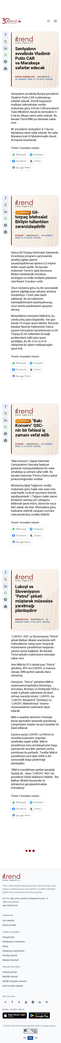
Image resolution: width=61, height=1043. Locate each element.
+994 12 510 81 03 (11, 902)
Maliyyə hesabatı (11, 960)
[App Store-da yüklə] (15, 1015)
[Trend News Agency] (11, 877)
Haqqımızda (8, 937)
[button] (5, 35)
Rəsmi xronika (9, 925)
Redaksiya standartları (13, 951)
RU (36, 1038)
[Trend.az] (11, 21)
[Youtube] (26, 1002)
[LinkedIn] (40, 1002)
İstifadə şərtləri (10, 972)
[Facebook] (12, 1002)
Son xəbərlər (8, 920)
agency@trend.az (10, 905)
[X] (19, 1002)
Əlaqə (5, 946)
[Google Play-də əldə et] (39, 1015)
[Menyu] (55, 21)
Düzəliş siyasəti (10, 955)
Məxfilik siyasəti (10, 976)
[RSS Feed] (46, 1002)
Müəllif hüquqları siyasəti (14, 981)
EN (24, 1038)
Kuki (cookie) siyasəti (13, 986)
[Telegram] (33, 1002)
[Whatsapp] (5, 1002)
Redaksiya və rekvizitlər (14, 941)
